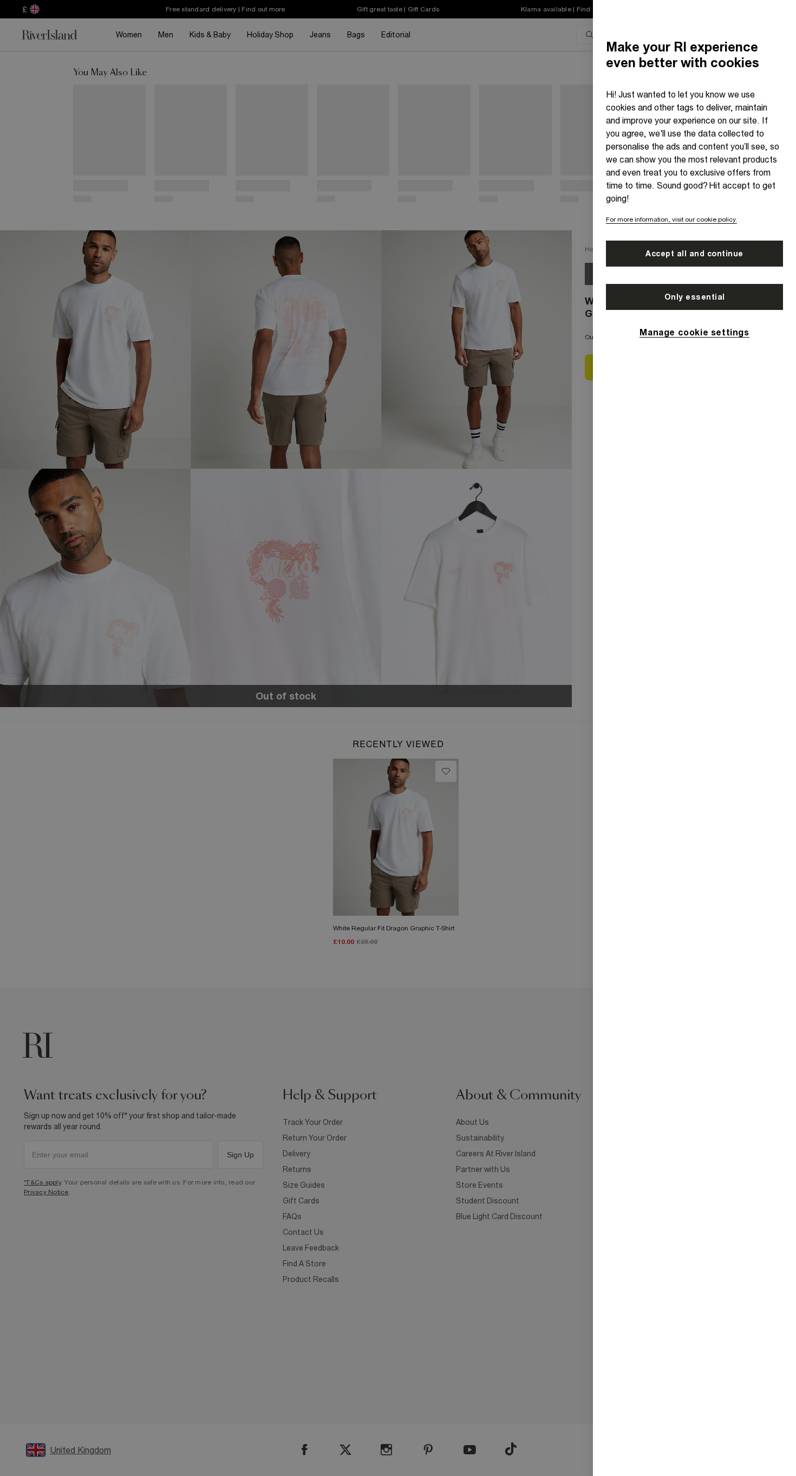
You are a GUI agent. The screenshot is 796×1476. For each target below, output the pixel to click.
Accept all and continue (694, 253)
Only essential (694, 297)
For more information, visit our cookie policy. (671, 219)
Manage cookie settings (694, 332)
